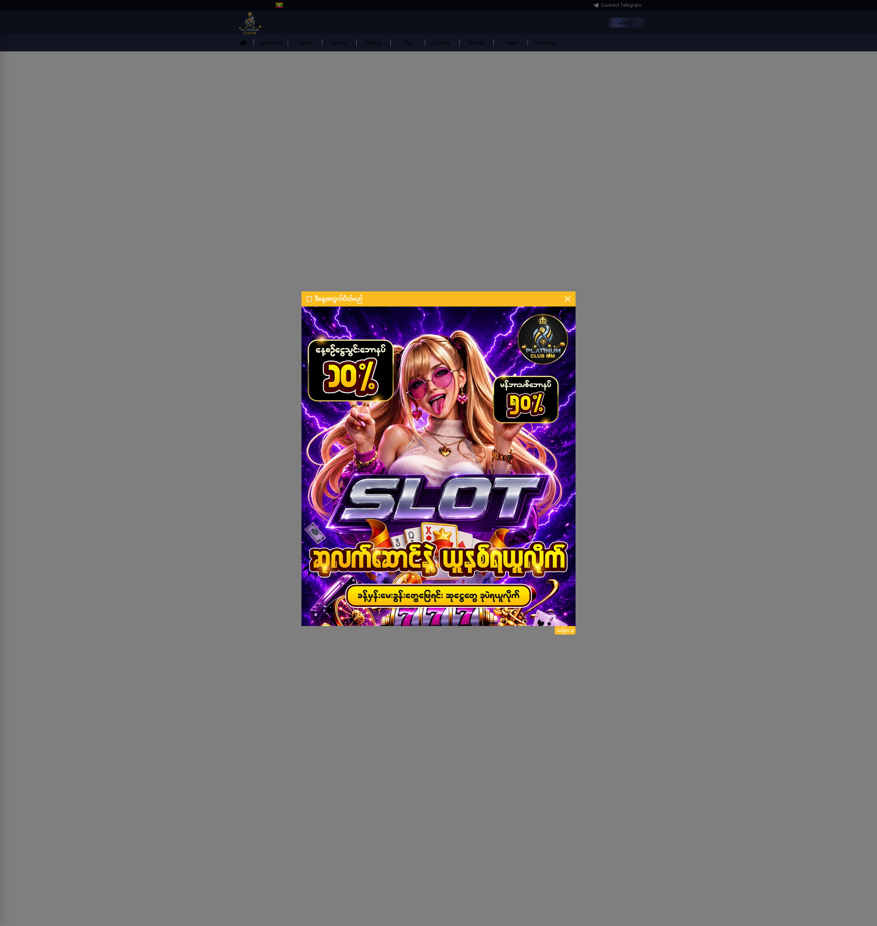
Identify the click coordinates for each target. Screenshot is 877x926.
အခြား (562, 630)
